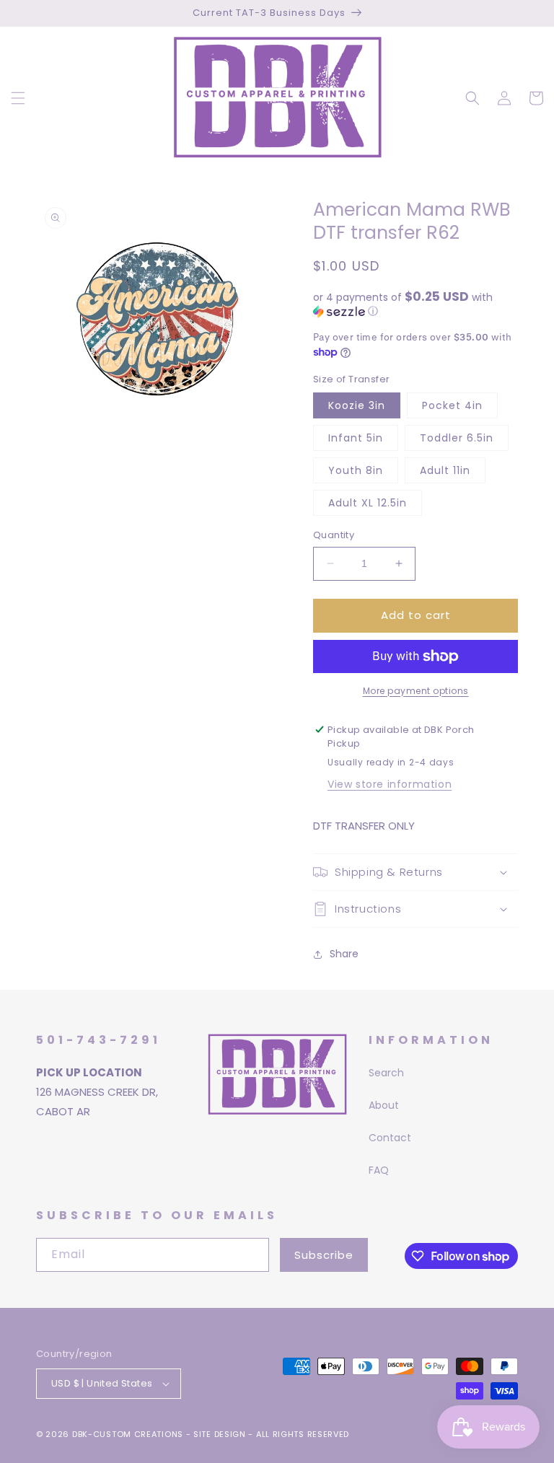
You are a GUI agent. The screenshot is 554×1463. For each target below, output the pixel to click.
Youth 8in (355, 470)
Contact (390, 1137)
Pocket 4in (452, 405)
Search (386, 1073)
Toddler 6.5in (456, 438)
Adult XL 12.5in (367, 503)
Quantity (333, 535)
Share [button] (344, 953)
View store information (389, 784)
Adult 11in (445, 470)
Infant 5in (355, 438)
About (384, 1105)
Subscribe (323, 1254)
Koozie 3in (356, 405)
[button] (18, 98)
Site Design (219, 1434)
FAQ (379, 1170)
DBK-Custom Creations (127, 1434)
